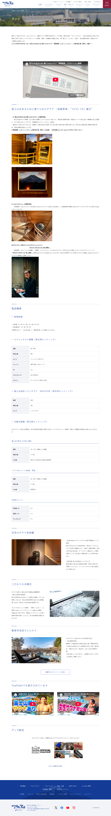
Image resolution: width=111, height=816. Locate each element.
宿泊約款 (52, 794)
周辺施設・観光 (47, 789)
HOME (13, 10)
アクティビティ (35, 786)
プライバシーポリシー (75, 794)
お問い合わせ (73, 786)
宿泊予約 (107, 5)
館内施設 (23, 786)
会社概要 (22, 794)
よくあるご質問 (77, 1)
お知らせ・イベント (58, 1)
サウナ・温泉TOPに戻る (55, 766)
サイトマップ (88, 794)
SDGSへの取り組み (41, 794)
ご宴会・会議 (87, 1)
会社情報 (68, 1)
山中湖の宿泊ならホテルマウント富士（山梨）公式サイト (7, 4)
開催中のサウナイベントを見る (55, 672)
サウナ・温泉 (20, 10)
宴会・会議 (60, 786)
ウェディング (48, 786)
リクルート (30, 794)
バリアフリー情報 (62, 794)
